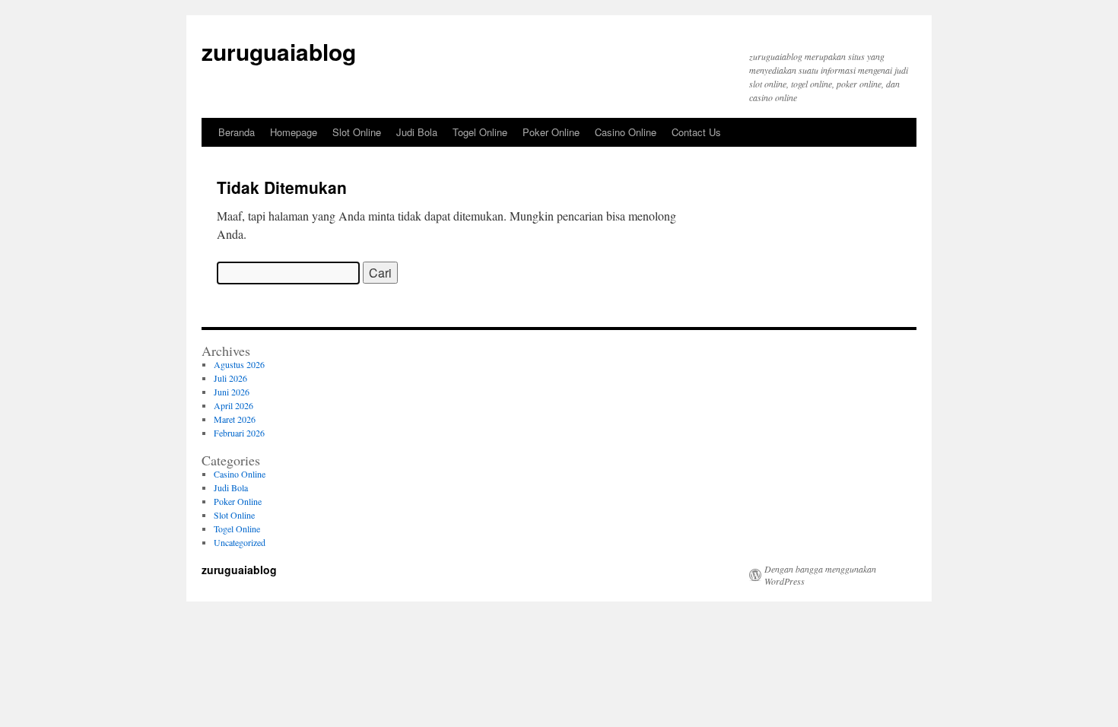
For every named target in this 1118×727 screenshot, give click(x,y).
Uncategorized (239, 542)
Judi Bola (416, 132)
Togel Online (480, 132)
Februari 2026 (239, 433)
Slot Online (356, 132)
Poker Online (551, 132)
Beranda (236, 132)
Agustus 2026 (239, 364)
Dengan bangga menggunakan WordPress (820, 575)
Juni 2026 (231, 392)
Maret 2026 (235, 419)
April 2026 (233, 405)
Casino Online (625, 132)
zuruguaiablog (279, 51)
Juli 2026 (230, 378)
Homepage (293, 132)
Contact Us (696, 132)
